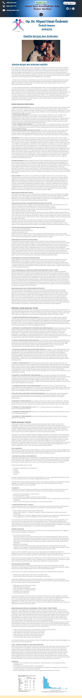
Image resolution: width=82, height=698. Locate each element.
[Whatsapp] (70, 8)
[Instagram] (73, 8)
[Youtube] (67, 8)
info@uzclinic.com (12, 10)
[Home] (41, 14)
